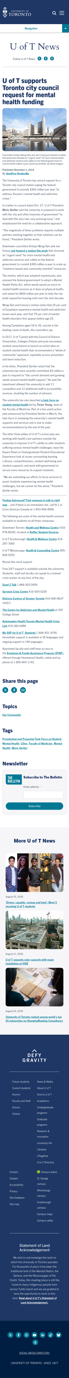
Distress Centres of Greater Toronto (23, 598)
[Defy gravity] (34, 1052)
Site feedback (17, 1197)
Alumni (16, 1094)
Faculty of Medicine (40, 743)
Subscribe (35, 806)
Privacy (13, 1191)
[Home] (16, 12)
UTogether (42, 1155)
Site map (14, 1204)
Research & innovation (43, 1133)
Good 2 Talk (9, 584)
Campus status (49, 1171)
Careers (14, 1178)
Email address (31, 786)
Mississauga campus (43, 1192)
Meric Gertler (19, 748)
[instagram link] (52, 58)
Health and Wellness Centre (42, 527)
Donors (16, 1107)
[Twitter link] (39, 58)
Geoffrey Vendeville (17, 173)
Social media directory (34, 1352)
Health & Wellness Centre (42, 539)
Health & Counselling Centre (42, 550)
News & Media (45, 1081)
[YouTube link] (34, 1335)
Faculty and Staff (21, 1100)
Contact (14, 1171)
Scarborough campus (44, 1204)
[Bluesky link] (58, 1335)
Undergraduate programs (45, 1110)
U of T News (34, 47)
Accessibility (16, 1184)
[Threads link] (35, 1342)
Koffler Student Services (44, 532)
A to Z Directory (45, 1162)
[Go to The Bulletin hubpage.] (14, 779)
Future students (20, 1081)
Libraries (41, 1149)
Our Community (11, 714)
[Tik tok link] (50, 1335)
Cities (24, 743)
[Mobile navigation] (61, 12)
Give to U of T (44, 1094)
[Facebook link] (46, 58)
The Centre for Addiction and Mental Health (28, 609)
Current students (21, 1087)
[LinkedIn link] (42, 1335)
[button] (54, 12)
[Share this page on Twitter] (5, 690)
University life (44, 1142)
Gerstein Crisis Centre (15, 591)
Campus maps (45, 1213)
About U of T (44, 1087)
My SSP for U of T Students (19, 632)
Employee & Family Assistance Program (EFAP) (34, 653)
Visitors (16, 1113)
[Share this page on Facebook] (14, 690)
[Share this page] (23, 690)
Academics (43, 1100)
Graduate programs (42, 1121)
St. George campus (42, 1181)
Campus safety (45, 1220)
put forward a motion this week (29, 250)
